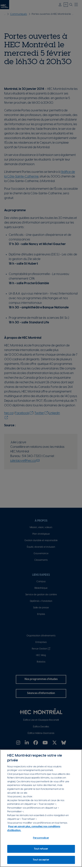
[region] (41, 808)
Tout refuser (41, 849)
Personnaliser (41, 838)
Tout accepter (41, 860)
